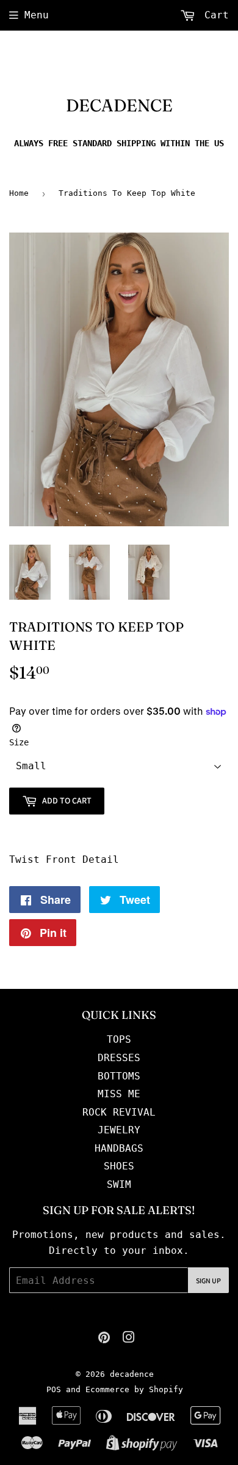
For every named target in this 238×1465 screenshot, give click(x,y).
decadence (119, 105)
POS (53, 1389)
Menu (36, 15)
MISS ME (119, 1094)
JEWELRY (119, 1130)
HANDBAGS (119, 1148)
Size (19, 742)
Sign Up (208, 1280)
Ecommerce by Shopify (134, 1389)
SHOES (119, 1166)
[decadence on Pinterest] (104, 1338)
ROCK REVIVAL (119, 1112)
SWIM (119, 1184)
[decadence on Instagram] (129, 1338)
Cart (213, 15)
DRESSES (119, 1058)
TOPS (119, 1039)
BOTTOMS (119, 1076)
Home (19, 193)
